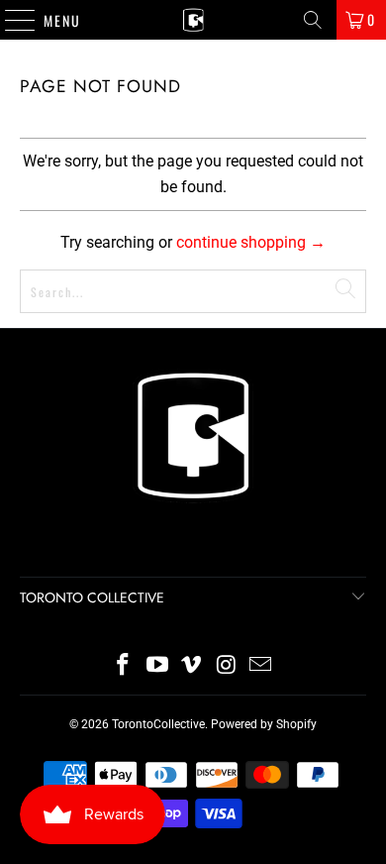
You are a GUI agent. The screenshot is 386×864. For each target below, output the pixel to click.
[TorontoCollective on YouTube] (157, 666)
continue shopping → (251, 242)
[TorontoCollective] (193, 20)
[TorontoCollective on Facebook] (124, 666)
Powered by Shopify (264, 724)
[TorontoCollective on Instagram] (226, 666)
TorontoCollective (158, 724)
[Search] (313, 20)
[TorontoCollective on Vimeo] (192, 666)
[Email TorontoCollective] (261, 666)
